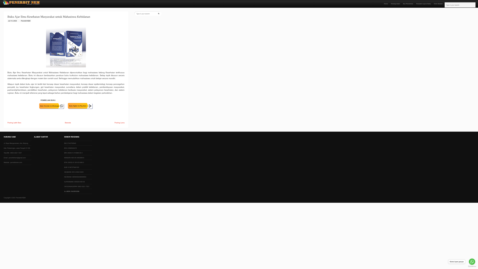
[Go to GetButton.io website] (472, 266)
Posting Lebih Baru (14, 122)
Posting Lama (119, 122)
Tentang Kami (395, 4)
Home (386, 4)
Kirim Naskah (438, 4)
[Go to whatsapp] (472, 262)
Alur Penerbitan (408, 4)
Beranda (68, 122)
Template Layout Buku (423, 4)
